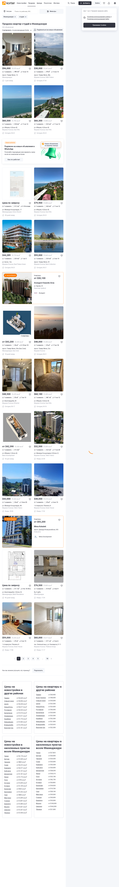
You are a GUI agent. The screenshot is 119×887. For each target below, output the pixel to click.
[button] (23, 659)
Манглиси (7, 798)
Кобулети (7, 771)
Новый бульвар (9, 707)
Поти (6, 780)
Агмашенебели (9, 725)
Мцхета (6, 807)
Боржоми (7, 789)
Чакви (6, 756)
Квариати (7, 768)
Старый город (9, 701)
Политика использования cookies (98, 17)
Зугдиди (7, 783)
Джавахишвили (9, 716)
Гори (5, 795)
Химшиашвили (9, 722)
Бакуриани (8, 792)
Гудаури (7, 801)
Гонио (6, 765)
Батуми (6, 759)
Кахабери (7, 719)
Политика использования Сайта (98, 19)
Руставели (8, 710)
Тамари (6, 698)
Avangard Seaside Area (44, 283)
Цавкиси (7, 810)
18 (47, 658)
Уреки (6, 777)
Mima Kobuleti (40, 526)
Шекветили (8, 774)
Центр (6, 704)
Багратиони (8, 713)
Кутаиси (7, 786)
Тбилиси (7, 813)
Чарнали (7, 762)
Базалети (7, 804)
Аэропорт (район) (9, 728)
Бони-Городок (41, 698)
